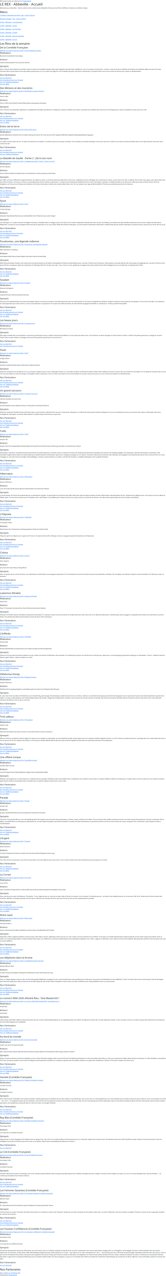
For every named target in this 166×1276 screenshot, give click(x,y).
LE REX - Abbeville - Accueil (8, 26)
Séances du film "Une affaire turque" (25, 760)
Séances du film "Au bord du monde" (25, 1040)
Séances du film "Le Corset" (22, 878)
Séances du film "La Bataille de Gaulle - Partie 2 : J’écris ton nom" (34, 161)
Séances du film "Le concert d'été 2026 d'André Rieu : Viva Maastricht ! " (36, 1001)
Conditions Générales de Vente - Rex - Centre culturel (17, 15)
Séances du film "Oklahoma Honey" (25, 677)
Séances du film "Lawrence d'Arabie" (25, 596)
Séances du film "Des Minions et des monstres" (28, 91)
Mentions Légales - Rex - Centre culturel (13, 19)
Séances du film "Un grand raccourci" (25, 394)
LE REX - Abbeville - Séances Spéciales (12, 36)
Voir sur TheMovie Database (9, 82)
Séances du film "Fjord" (21, 204)
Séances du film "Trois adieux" (23, 720)
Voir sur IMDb (4, 84)
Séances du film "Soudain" (22, 283)
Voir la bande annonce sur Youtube (11, 80)
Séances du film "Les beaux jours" (24, 323)
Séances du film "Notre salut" (23, 918)
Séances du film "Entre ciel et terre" (24, 130)
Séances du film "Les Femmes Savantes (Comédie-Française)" (33, 1193)
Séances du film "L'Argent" (22, 841)
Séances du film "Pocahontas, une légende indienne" (30, 244)
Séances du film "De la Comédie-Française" (27, 51)
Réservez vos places (6, 51)
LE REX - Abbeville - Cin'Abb (8, 33)
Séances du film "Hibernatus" (23, 477)
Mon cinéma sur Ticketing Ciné (10, 1273)
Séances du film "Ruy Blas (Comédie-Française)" (28, 1121)
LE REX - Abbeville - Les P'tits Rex (10, 29)
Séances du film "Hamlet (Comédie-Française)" (28, 1080)
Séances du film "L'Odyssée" (22, 517)
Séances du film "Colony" (21, 556)
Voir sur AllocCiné (5, 78)
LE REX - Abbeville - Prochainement (11, 22)
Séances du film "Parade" (21, 801)
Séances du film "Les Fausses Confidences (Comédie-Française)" (34, 1232)
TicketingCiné (26, 1)
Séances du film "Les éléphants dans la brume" (28, 961)
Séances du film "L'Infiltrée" (22, 637)
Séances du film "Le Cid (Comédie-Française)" (28, 1155)
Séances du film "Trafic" (21, 434)
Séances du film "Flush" (21, 353)
